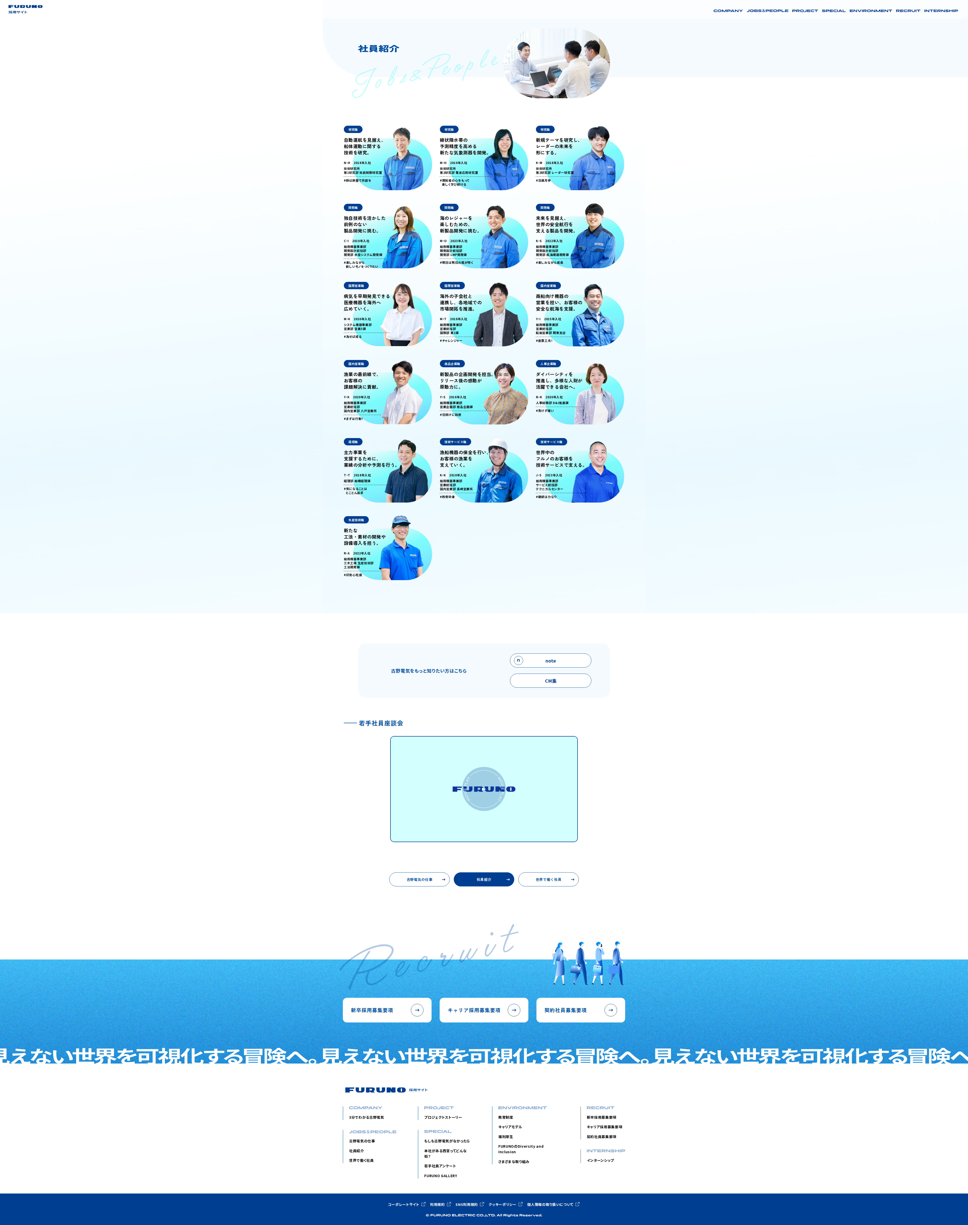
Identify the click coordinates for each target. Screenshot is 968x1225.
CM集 (551, 680)
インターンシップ (600, 1160)
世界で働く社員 (549, 879)
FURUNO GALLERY (440, 1175)
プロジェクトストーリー (443, 1117)
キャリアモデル (510, 1126)
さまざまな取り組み (513, 1161)
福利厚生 (505, 1136)
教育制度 (505, 1117)
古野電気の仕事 (420, 879)
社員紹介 (484, 879)
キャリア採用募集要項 (604, 1126)
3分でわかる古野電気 (366, 1117)
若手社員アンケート (440, 1165)
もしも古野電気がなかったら (447, 1140)
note (551, 660)
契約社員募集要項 (601, 1136)
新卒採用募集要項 (601, 1117)
